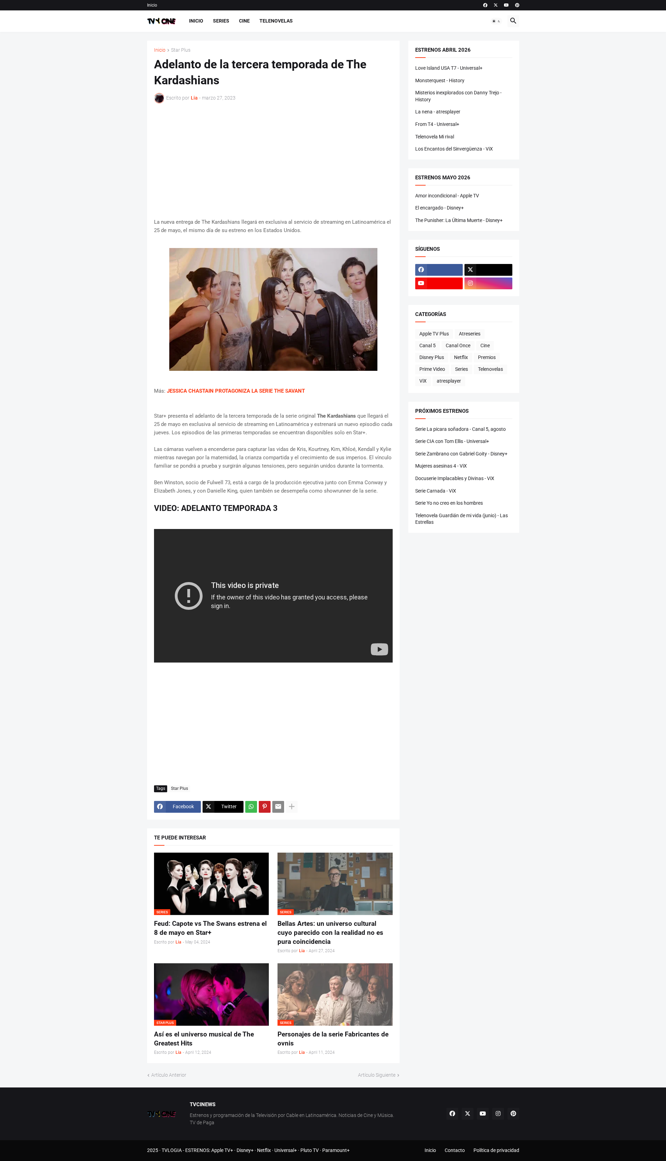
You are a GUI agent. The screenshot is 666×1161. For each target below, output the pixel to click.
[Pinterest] (265, 807)
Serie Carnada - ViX (435, 491)
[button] (496, 21)
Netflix (461, 357)
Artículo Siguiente (376, 1075)
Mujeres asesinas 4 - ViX (441, 466)
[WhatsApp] (251, 807)
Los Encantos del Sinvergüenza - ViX (454, 149)
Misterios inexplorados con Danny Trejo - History (458, 96)
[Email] (278, 807)
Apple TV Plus (434, 333)
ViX (423, 381)
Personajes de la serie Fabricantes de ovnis (333, 1038)
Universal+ (285, 1150)
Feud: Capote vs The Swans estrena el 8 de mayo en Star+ (210, 928)
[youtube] (506, 5)
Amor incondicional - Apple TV (447, 195)
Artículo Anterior (168, 1075)
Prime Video (432, 369)
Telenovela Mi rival (434, 136)
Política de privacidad (496, 1150)
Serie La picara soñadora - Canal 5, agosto (460, 429)
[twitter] (496, 5)
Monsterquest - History (439, 80)
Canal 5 (427, 345)
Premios (487, 357)
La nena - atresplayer (437, 111)
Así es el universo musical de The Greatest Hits (204, 1038)
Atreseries (469, 333)
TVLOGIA (172, 1150)
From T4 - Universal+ (437, 124)
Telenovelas (276, 21)
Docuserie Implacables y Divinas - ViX (454, 478)
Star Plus (180, 50)
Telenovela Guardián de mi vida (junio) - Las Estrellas (461, 519)
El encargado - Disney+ (439, 208)
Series (221, 21)
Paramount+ (336, 1150)
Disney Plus (431, 357)
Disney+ (245, 1150)
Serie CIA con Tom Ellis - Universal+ (452, 441)
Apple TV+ (222, 1150)
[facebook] (485, 5)
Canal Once (458, 345)
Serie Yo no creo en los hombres (449, 503)
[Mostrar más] (292, 807)
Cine (244, 21)
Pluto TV (309, 1150)
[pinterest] (517, 5)
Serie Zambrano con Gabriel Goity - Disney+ (461, 453)
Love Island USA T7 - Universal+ (449, 68)
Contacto (455, 1150)
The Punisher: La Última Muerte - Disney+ (459, 220)
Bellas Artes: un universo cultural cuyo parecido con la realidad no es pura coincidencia (330, 932)
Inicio (152, 5)
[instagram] (488, 283)
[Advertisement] (273, 160)
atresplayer (449, 381)
